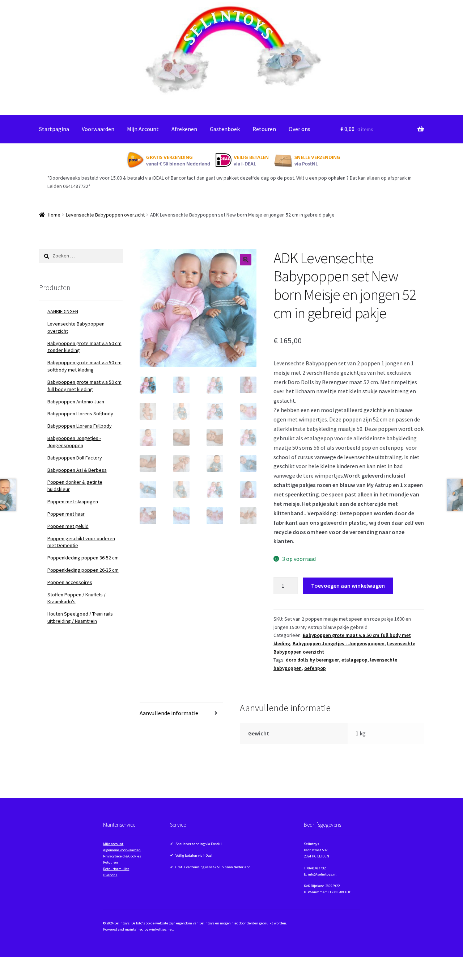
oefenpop (315, 668)
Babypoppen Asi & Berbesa (77, 470)
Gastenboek (225, 129)
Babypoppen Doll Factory (74, 457)
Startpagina (54, 129)
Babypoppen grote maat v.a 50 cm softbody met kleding (84, 366)
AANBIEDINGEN (62, 311)
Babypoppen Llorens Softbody (80, 413)
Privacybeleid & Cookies (122, 856)
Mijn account (113, 843)
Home (54, 214)
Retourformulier (116, 868)
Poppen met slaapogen (72, 501)
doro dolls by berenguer (312, 659)
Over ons (299, 129)
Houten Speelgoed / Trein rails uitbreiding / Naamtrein (80, 617)
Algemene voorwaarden (122, 850)
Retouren (264, 129)
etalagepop (354, 659)
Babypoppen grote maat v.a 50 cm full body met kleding (84, 386)
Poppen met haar (66, 514)
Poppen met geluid (68, 526)
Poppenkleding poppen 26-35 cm (83, 570)
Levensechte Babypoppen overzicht (105, 214)
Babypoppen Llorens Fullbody (79, 426)
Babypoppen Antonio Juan (75, 401)
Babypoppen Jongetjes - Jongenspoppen (339, 643)
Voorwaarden (98, 129)
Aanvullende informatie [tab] (169, 713)
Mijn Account (143, 129)
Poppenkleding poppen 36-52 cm (83, 557)
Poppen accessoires (69, 582)
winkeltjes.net (161, 929)
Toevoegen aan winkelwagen (348, 585)
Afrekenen (184, 129)
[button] (245, 259)
